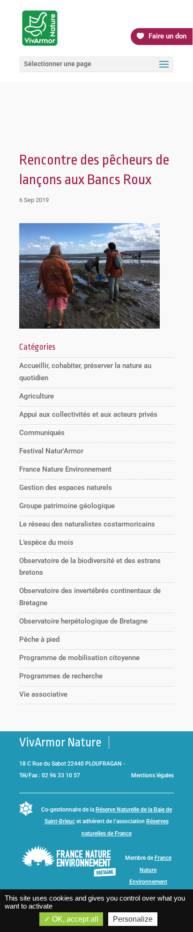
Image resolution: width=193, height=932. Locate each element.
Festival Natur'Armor (51, 451)
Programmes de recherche (61, 676)
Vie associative (43, 694)
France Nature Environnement (65, 469)
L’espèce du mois (46, 542)
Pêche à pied (39, 639)
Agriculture (36, 396)
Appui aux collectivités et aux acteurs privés (88, 414)
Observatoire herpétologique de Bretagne (83, 621)
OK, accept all (74, 919)
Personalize (133, 919)
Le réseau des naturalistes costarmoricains (87, 524)
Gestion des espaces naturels (65, 487)
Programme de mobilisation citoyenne (79, 658)
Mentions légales (152, 775)
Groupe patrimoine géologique (67, 506)
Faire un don (167, 36)
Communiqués (42, 432)
